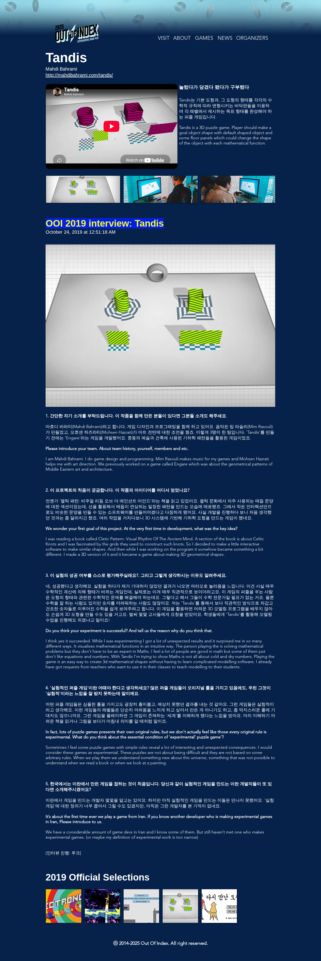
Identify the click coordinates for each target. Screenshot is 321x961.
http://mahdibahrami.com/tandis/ (79, 75)
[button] (83, 189)
